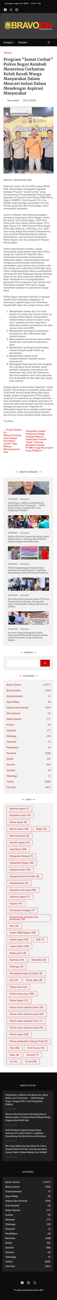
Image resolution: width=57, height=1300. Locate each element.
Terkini (10, 781)
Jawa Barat (18, 849)
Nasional (11, 730)
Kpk (40, 939)
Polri (15, 1048)
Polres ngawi (19, 1034)
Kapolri (16, 903)
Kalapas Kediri (20, 869)
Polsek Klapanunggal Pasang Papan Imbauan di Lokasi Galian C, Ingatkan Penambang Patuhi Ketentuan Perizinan (28, 570)
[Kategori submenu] (14, 42)
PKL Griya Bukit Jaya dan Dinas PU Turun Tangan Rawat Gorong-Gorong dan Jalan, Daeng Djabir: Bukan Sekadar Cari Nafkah (28, 603)
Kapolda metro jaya (23, 890)
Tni (13, 1061)
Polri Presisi (36, 1048)
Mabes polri (18, 953)
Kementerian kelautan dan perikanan (24, 918)
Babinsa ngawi (19, 808)
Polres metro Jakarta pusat (27, 1014)
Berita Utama (13, 690)
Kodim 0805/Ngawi (23, 932)
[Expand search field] (47, 42)
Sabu (14, 1054)
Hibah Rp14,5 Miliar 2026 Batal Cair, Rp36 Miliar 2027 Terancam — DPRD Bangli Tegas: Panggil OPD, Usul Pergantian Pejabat (26, 507)
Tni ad (31, 1061)
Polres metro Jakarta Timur (26, 1021)
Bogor (41, 828)
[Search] (45, 663)
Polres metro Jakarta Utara (26, 1027)
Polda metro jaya (22, 993)
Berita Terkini (13, 684)
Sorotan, (11, 770)
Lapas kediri (19, 946)
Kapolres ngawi (20, 896)
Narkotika (39, 959)
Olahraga (11, 736)
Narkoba (17, 959)
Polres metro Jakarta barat (26, 1007)
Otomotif (11, 741)
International (13, 713)
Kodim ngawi (19, 939)
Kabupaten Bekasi (21, 856)
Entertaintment (14, 696)
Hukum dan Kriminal (17, 707)
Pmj (14, 980)
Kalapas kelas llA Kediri (24, 876)
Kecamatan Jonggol (22, 910)
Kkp (14, 926)
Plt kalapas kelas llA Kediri (26, 973)
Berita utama (19, 828)
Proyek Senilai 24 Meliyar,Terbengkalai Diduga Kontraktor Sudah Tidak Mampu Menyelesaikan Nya (13, 440)
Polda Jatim (18, 987)
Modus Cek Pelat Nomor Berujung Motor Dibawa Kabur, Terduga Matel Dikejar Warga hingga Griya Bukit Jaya (28, 539)
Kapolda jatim (19, 883)
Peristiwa (11, 753)
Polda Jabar (34, 980)
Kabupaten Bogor (22, 862)
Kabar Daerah (13, 719)
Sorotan (10, 764)
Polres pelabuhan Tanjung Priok (29, 1041)
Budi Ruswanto (19, 835)
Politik (9, 758)
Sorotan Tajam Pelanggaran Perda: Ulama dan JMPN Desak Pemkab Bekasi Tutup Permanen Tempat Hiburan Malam (28, 636)
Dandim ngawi (20, 842)
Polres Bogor (19, 1000)
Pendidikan (12, 747)
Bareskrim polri (20, 815)
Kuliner (10, 724)
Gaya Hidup (12, 701)
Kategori (8, 42)
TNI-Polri (8, 53)
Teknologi (11, 776)
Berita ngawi (18, 822)
